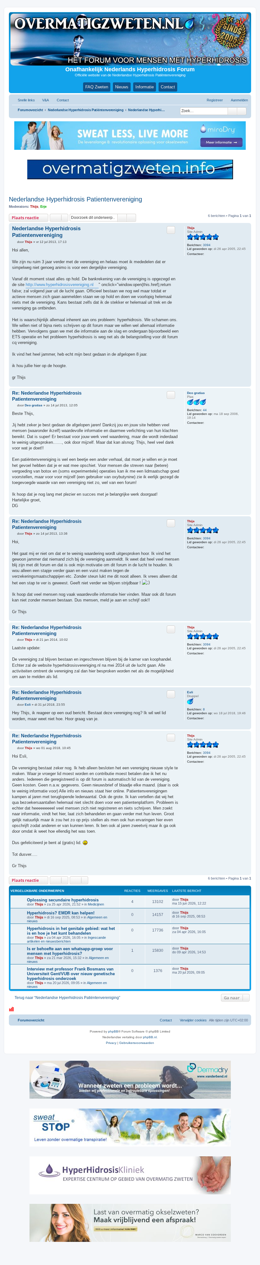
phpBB (113, 1031)
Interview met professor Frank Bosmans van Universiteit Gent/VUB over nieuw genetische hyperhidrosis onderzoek (71, 974)
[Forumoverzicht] (130, 40)
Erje (43, 206)
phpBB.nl (150, 1037)
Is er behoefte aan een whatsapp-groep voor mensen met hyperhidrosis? (70, 951)
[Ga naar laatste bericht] (191, 899)
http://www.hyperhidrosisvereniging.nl (60, 284)
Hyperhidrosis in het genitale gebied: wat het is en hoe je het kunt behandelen (71, 931)
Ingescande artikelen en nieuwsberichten (66, 939)
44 (205, 410)
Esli (190, 692)
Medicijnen (96, 904)
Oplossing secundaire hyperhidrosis (63, 900)
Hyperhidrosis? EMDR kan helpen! (60, 913)
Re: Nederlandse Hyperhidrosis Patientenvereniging (46, 396)
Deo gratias (196, 393)
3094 (207, 245)
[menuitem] (42, 100)
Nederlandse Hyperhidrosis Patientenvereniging (75, 199)
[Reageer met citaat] (171, 230)
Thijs (34, 206)
